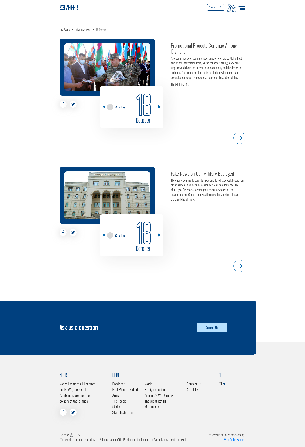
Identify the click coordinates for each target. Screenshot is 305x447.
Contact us (194, 384)
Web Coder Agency (234, 439)
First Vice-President (125, 389)
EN (220, 383)
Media (116, 406)
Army (115, 395)
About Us (193, 389)
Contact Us (212, 327)
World (148, 384)
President (118, 384)
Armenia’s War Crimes (159, 395)
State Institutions (123, 412)
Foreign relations (155, 389)
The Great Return (156, 401)
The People (65, 29)
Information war (83, 29)
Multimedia (152, 406)
